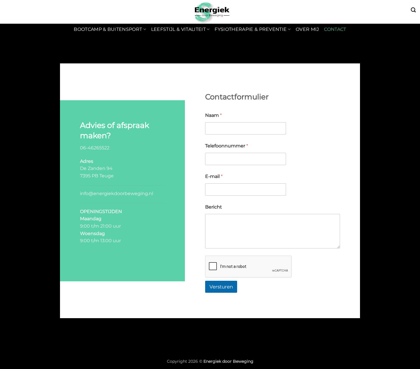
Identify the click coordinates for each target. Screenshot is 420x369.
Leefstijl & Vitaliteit (178, 29)
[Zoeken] (413, 10)
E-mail (214, 176)
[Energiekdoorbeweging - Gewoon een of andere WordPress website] (210, 12)
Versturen (221, 287)
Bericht (213, 207)
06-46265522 (94, 148)
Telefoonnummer (226, 146)
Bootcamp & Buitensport (108, 29)
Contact (335, 29)
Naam (213, 115)
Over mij (307, 29)
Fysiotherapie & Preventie (251, 29)
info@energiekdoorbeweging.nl (116, 193)
